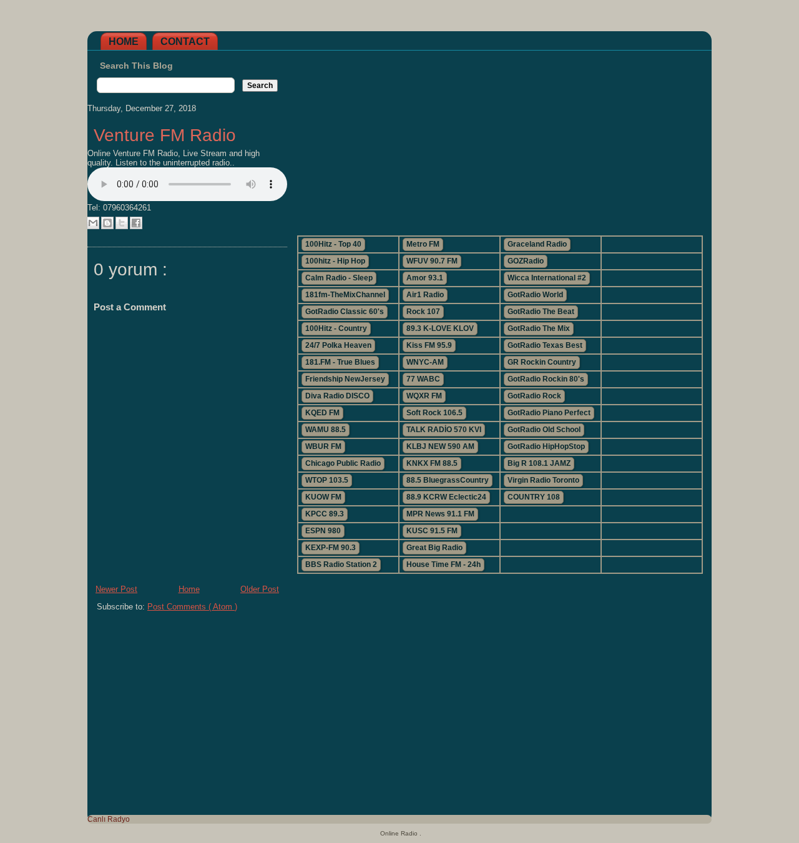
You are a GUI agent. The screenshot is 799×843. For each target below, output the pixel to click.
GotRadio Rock (534, 396)
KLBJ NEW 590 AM (440, 446)
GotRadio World (535, 294)
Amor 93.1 (424, 278)
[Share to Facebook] (136, 223)
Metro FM (422, 244)
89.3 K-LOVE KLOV (440, 328)
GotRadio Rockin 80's (545, 379)
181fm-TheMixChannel (345, 294)
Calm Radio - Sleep (339, 278)
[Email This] (93, 223)
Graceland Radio (537, 244)
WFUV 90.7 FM (432, 261)
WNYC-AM (425, 362)
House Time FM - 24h (443, 564)
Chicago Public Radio (343, 463)
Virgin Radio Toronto (543, 480)
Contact (185, 41)
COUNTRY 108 (533, 497)
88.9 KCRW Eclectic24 (446, 497)
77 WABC (423, 379)
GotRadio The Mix (538, 328)
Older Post (259, 589)
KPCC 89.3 (324, 514)
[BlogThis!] (107, 223)
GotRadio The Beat (540, 311)
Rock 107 (423, 311)
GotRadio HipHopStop (546, 446)
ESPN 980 (323, 530)
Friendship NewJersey (345, 379)
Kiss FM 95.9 (429, 345)
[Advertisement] (499, 138)
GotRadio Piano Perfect (549, 412)
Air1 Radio (425, 294)
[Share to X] (121, 223)
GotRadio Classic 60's (344, 311)
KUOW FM (323, 497)
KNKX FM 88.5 (432, 463)
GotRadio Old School (544, 429)
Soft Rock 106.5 (434, 412)
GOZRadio (525, 261)
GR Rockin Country (541, 362)
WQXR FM (424, 396)
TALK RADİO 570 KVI (443, 429)
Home (124, 41)
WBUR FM (323, 446)
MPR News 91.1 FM (440, 514)
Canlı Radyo (108, 819)
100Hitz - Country (336, 328)
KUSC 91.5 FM (432, 530)
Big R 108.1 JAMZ (539, 463)
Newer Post (116, 589)
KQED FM (322, 412)
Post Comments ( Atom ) (192, 606)
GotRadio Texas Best (544, 345)
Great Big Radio (434, 547)
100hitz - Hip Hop (335, 261)
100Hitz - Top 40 (333, 244)
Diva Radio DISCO (337, 396)
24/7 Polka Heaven (338, 345)
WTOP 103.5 (326, 480)
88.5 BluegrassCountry (447, 480)
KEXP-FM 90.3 (330, 547)
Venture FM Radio (165, 135)
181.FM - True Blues (340, 362)
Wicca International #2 (546, 278)
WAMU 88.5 (325, 429)
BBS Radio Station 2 (341, 564)
